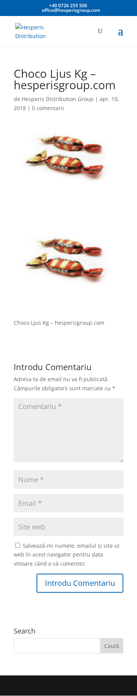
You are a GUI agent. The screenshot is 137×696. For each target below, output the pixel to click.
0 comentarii (48, 108)
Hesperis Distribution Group (58, 99)
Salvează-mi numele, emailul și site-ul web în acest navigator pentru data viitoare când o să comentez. (66, 555)
